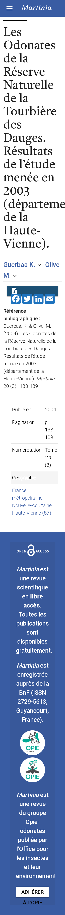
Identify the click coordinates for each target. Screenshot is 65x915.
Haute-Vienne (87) (31, 513)
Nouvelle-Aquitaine (32, 505)
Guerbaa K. (19, 265)
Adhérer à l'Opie (32, 893)
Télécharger (32, 291)
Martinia (37, 8)
